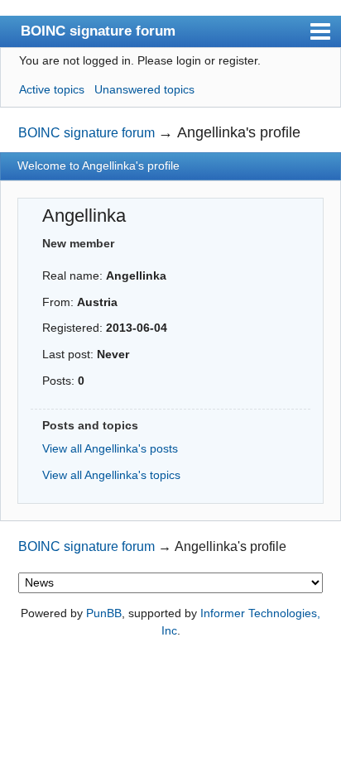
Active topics (51, 89)
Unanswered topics (144, 89)
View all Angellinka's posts (110, 448)
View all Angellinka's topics (111, 475)
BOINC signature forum (98, 30)
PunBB (104, 613)
